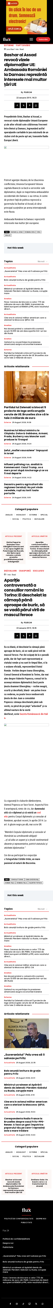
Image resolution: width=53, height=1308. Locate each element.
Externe (9, 45)
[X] (23, 105)
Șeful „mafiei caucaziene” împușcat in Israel (26, 452)
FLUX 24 (28, 92)
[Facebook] (17, 105)
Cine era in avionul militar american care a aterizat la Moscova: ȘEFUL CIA (25, 318)
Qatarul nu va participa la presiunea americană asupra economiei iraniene (23, 343)
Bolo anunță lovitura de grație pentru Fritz (24, 280)
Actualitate (10, 268)
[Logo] (7, 39)
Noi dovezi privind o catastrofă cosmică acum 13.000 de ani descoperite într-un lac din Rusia (25, 331)
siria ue (7, 235)
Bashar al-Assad (17, 232)
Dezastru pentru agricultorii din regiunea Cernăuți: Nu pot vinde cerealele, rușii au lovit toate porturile (23, 489)
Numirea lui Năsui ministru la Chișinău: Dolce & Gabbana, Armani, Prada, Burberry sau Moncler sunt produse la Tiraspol (26, 435)
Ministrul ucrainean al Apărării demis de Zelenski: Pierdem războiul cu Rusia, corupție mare (25, 291)
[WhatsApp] (36, 105)
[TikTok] (23, 1304)
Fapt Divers (23, 45)
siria (38, 232)
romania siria (30, 232)
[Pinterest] (29, 105)
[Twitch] (29, 1304)
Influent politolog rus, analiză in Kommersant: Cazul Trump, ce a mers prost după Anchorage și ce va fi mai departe (26, 469)
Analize (7, 299)
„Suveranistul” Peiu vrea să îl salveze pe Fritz (25, 271)
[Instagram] (16, 1304)
